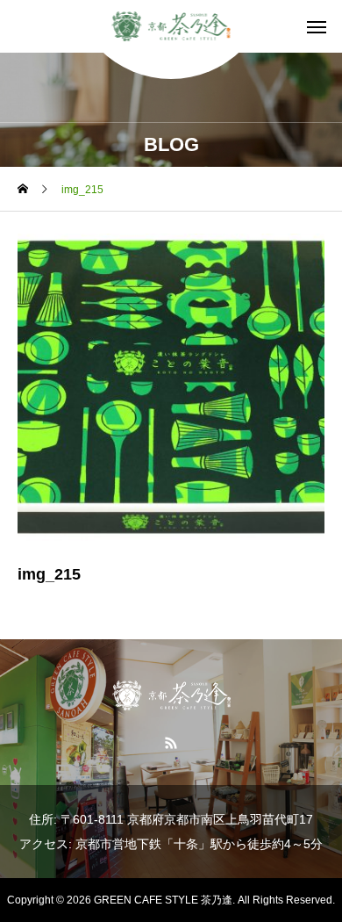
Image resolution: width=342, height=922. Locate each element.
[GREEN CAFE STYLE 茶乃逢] (171, 26)
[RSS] (171, 742)
